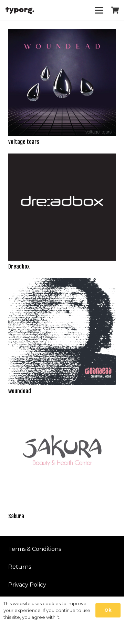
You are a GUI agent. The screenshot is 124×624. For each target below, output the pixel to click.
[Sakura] (62, 408)
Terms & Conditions (34, 549)
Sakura (16, 516)
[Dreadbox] (62, 158)
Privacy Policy (27, 584)
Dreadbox (19, 266)
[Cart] (115, 10)
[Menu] (99, 10)
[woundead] (62, 283)
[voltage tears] (62, 33)
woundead (19, 391)
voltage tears (23, 141)
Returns (19, 567)
